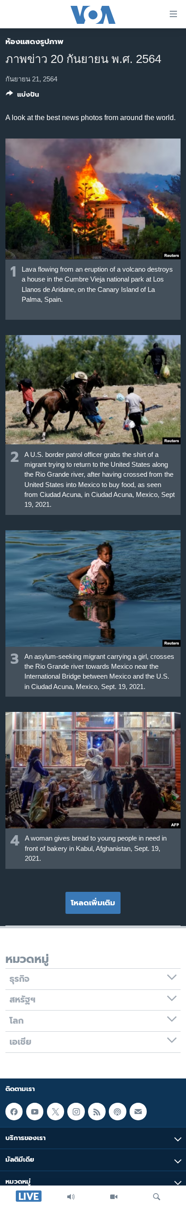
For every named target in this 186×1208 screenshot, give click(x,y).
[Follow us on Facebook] (14, 1111)
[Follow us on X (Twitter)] (55, 1111)
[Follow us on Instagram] (75, 1111)
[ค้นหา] (156, 1197)
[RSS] (96, 1111)
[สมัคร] (138, 1111)
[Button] (22, 96)
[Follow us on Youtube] (34, 1111)
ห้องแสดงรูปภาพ (34, 41)
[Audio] (70, 1197)
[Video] (113, 1197)
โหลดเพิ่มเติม (93, 902)
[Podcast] (117, 1111)
